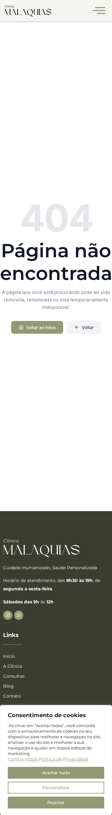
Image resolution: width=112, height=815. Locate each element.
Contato (12, 696)
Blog (8, 686)
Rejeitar (56, 802)
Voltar (88, 327)
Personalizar (56, 787)
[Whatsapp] (18, 615)
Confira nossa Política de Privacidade (48, 759)
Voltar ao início (41, 327)
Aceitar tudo (56, 773)
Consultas (14, 676)
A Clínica (12, 666)
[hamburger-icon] (99, 11)
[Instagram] (7, 615)
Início (9, 656)
